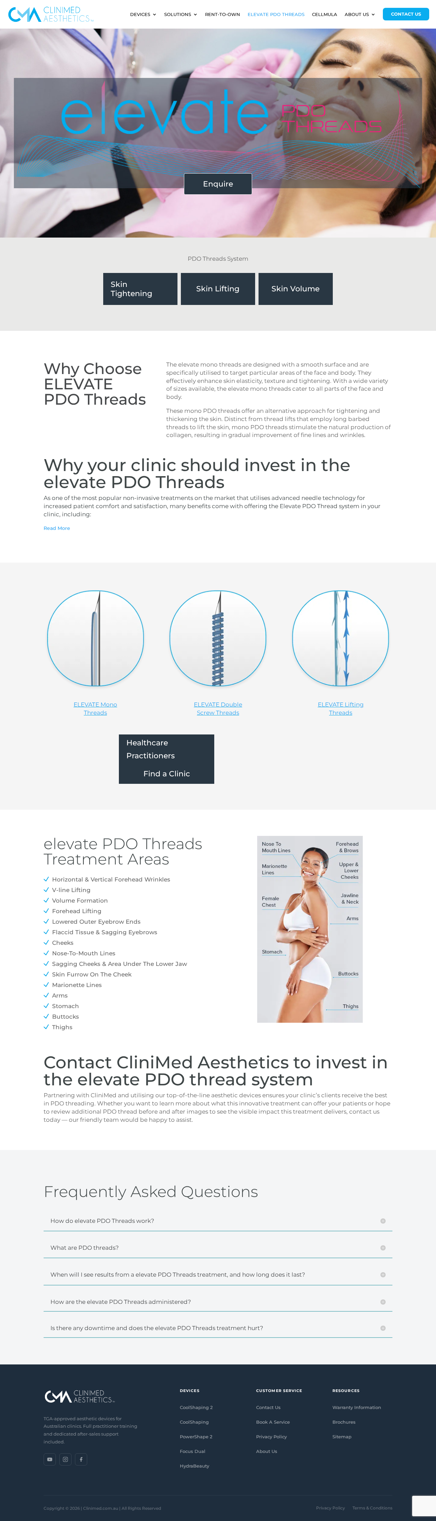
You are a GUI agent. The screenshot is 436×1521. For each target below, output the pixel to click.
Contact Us (268, 1407)
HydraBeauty (194, 1466)
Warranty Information (356, 1407)
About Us (266, 1451)
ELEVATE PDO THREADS (276, 14)
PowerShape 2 (196, 1436)
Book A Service (273, 1422)
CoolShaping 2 (196, 1407)
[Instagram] (65, 1459)
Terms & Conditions (372, 1507)
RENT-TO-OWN (222, 14)
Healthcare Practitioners (150, 749)
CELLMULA (324, 14)
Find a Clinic (166, 773)
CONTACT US (406, 14)
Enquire (218, 184)
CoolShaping (194, 1422)
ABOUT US (357, 14)
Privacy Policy (271, 1436)
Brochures (344, 1422)
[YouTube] (50, 1459)
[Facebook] (81, 1459)
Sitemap (342, 1436)
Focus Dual (192, 1451)
